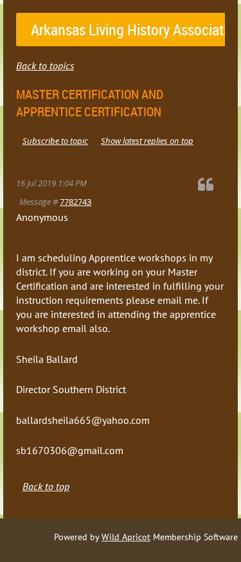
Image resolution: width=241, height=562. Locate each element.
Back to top (45, 486)
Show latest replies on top (147, 140)
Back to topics (45, 65)
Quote (211, 184)
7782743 (75, 201)
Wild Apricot (126, 537)
